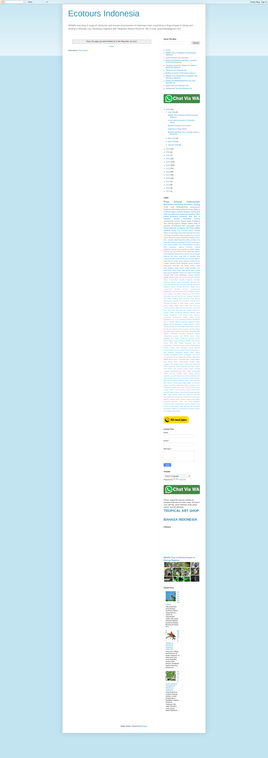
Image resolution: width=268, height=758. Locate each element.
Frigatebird (196, 296)
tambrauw (174, 216)
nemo (179, 270)
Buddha (177, 289)
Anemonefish (173, 280)
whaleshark (167, 408)
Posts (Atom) (83, 50)
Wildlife (166, 359)
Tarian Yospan (195, 352)
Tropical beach (173, 357)
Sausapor (188, 343)
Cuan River (191, 294)
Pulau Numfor (168, 261)
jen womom (174, 383)
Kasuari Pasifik (169, 312)
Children (191, 291)
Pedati (177, 338)
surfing (188, 399)
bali (177, 214)
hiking (188, 240)
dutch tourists (168, 378)
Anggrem (189, 280)
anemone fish (168, 364)
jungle (184, 383)
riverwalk (167, 242)
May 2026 (172, 138)
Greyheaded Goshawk (171, 301)
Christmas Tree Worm (174, 294)
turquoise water (195, 404)
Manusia (191, 324)
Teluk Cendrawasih (185, 354)
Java (194, 308)
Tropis (180, 357)
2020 (168, 165)
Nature (173, 331)
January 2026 (173, 145)
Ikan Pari (193, 305)
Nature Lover (180, 331)
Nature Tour (188, 331)
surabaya (187, 235)
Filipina (166, 233)
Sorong (194, 212)
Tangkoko (171, 352)
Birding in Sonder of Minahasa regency (180, 73)
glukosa (197, 378)
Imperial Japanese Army (178, 308)
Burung (187, 242)
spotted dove (187, 397)
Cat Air (186, 291)
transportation (179, 404)
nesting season (169, 390)
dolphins (171, 268)
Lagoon (185, 315)
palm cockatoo (174, 392)
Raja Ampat (173, 201)
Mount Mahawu (188, 244)
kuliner (166, 385)
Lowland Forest (177, 244)
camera (192, 265)
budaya (197, 366)
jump (180, 383)
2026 (168, 109)
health (187, 268)
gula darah (167, 380)
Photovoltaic (185, 237)
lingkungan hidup (182, 385)
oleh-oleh (167, 392)
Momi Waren (190, 326)
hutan (198, 233)
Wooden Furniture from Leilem (179, 126)
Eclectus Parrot (189, 254)
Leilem (191, 317)
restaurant (189, 394)
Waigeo (184, 223)
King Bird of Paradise (187, 256)
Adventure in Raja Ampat (177, 129)
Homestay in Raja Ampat (179, 303)
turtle (172, 275)
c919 (184, 371)
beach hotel (184, 364)
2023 (168, 155)
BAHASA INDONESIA (180, 519)
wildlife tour (175, 408)
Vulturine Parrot (175, 263)
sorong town (179, 397)
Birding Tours (175, 284)
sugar (198, 397)
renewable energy (177, 235)
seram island (168, 397)
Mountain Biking (194, 329)
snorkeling (178, 204)
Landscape (167, 317)
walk (172, 406)
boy (182, 265)
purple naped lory (179, 394)
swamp (197, 399)
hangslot (174, 380)
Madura (189, 319)
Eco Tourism (195, 235)
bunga (187, 265)
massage (192, 385)
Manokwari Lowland (181, 324)
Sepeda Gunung (178, 345)
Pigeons (197, 258)
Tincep (166, 357)
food (194, 233)
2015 (168, 182)
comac (185, 373)
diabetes (179, 376)
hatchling (181, 380)
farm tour (179, 378)
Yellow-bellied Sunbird (186, 362)
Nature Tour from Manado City (177, 86)
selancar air (168, 251)
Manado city (175, 228)
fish (183, 226)
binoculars (176, 265)
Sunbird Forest (184, 350)
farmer (182, 268)
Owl (181, 336)
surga (193, 399)
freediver (185, 378)
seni (174, 251)
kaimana (197, 383)
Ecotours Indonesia (103, 13)
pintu (170, 394)
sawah (181, 273)
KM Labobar (187, 310)
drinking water (195, 376)
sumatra (182, 399)
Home (111, 46)
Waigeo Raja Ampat (193, 357)
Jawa (198, 308)
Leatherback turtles (180, 317)
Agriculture (190, 277)
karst (198, 268)
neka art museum (191, 387)
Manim (171, 324)
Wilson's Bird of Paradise (177, 359)
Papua (173, 212)
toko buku (188, 401)
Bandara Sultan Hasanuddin (180, 282)
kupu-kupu (172, 385)
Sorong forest (175, 347)
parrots (186, 392)
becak (191, 364)
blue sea (188, 366)
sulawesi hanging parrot (172, 399)
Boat (182, 242)
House (166, 305)
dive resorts (186, 376)
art (177, 212)
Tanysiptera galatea (182, 352)
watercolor (190, 251)
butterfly (184, 249)
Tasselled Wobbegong (171, 354)
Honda (192, 303)
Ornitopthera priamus (171, 336)
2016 (168, 178)
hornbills (193, 268)
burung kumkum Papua (186, 369)
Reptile (181, 343)
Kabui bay (196, 310)
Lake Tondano (194, 315)
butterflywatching (175, 371)
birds (165, 240)
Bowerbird (186, 287)
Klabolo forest (195, 312)
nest (198, 387)
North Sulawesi (184, 212)
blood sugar (180, 366)
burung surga (176, 249)
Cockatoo (184, 230)
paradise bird (195, 240)
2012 (168, 188)
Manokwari (168, 204)
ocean (198, 390)
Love (176, 319)
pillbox (166, 394)
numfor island (190, 390)
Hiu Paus (174, 256)
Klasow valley (186, 221)
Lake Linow (167, 244)
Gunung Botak (184, 301)
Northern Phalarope (186, 333)
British (193, 287)
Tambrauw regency (176, 247)
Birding (197, 204)
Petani (198, 338)
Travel (191, 228)
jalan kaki (167, 383)
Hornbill (197, 303)
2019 (168, 168)
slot (173, 397)
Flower (166, 237)
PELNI (186, 336)
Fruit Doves (167, 298)
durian (176, 268)
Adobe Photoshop (180, 277)
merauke (173, 387)
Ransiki (188, 340)
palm (183, 270)
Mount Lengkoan (172, 329)
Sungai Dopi (194, 350)
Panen (192, 336)
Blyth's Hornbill (176, 287)
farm (174, 378)
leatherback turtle (170, 270)
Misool (184, 326)
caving (189, 371)
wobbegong (183, 408)
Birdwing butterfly (186, 284)
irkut (198, 380)
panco (182, 392)
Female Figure (195, 242)
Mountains (167, 331)
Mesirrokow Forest (175, 326)
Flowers (167, 228)
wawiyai (197, 406)
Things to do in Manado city (176, 70)
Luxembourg (182, 319)
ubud (176, 275)
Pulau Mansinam (179, 340)
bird (198, 212)
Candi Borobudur (177, 291)
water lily (183, 406)
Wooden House (194, 237)
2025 (168, 149)
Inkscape (189, 308)
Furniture (186, 298)
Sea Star (196, 343)
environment (176, 226)
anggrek (176, 364)
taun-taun (167, 401)
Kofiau (173, 258)
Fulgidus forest (177, 298)
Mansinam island (174, 237)
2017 (168, 175)
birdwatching (182, 207)
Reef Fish (173, 343)
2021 (168, 162)
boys (192, 366)
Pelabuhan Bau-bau (187, 338)
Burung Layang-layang (191, 289)
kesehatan (190, 249)
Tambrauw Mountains (172, 209)
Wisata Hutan (173, 362)
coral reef (169, 207)
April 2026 (172, 142)
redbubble (175, 273)
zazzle (171, 277)
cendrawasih (195, 207)
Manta (177, 258)
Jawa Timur (167, 310)
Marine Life (184, 228)
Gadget (197, 254)
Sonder (177, 219)
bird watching (187, 233)
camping (170, 240)
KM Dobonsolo (177, 310)
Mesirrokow (184, 258)
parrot (170, 273)
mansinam (167, 235)
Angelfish (182, 280)
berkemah (196, 364)
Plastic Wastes (168, 340)
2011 (168, 191)
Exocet (180, 296)
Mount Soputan (184, 329)
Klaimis (166, 315)
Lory (172, 319)
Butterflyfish (167, 291)
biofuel (190, 223)
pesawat (197, 392)
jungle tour (190, 383)
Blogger (144, 726)
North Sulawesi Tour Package (177, 58)
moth (182, 387)
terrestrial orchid (177, 401)
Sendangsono (168, 345)
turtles (166, 406)
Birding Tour (176, 230)
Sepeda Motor (189, 345)
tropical (187, 404)
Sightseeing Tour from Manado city (179, 88)
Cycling (177, 221)
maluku (197, 249)
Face (184, 296)
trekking (166, 275)
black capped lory (169, 366)
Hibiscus (166, 256)
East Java (174, 296)
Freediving (187, 219)
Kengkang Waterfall (182, 312)
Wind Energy (190, 359)
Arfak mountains (170, 214)
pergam (191, 392)
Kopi (180, 315)
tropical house (181, 251)
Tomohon (189, 247)
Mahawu (178, 322)
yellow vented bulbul (173, 411)
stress (194, 397)
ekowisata (183, 214)
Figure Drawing (194, 230)
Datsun (197, 294)
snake (189, 273)
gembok (191, 378)
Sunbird (192, 261)
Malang (166, 324)
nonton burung (180, 390)
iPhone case (189, 380)
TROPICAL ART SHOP (181, 511)
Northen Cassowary (171, 333)
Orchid (171, 233)
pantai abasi (190, 270)
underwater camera (186, 275)
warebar (177, 406)
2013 (168, 185)
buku (174, 369)
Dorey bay (167, 296)
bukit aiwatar (168, 369)
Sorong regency (174, 223)
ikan (195, 380)
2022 (168, 159)
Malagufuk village (194, 322)
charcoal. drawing (175, 373)
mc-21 (198, 385)
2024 (168, 152)
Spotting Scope (173, 350)
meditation (167, 387)
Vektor (185, 357)
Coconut (184, 294)
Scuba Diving (178, 261)
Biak (169, 284)
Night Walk (196, 331)
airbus (198, 362)
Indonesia (183, 216)
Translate (182, 480)
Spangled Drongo (187, 347)
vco (169, 406)
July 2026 (172, 112)
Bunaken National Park (175, 254)
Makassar (184, 322)
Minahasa (188, 204)
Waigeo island (178, 233)
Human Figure (174, 305)
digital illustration (179, 240)
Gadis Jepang (195, 298)
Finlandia (189, 296)
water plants (190, 406)
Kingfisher (192, 214)
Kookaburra (173, 315)
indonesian (193, 201)
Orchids (191, 258)
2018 (168, 172)
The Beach (196, 354)
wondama (191, 408)
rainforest (184, 209)
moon (179, 387)
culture (191, 373)
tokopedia (196, 401)
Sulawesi (186, 261)
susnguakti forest (193, 226)
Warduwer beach (187, 263)
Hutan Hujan (184, 305)
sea (185, 273)
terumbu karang (175, 242)
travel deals (196, 273)
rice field (197, 394)
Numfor (197, 333)
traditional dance (169, 404)
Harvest (192, 301)
